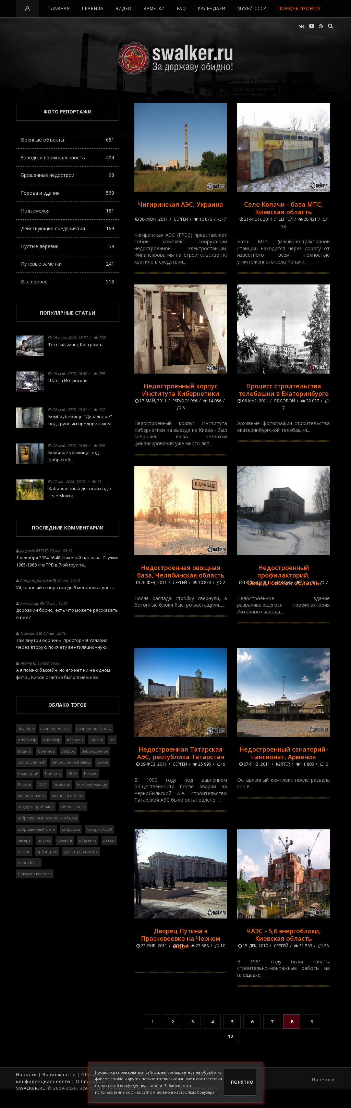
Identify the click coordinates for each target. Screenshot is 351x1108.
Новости (26, 1074)
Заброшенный (31, 762)
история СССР (99, 829)
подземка (88, 840)
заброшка (71, 829)
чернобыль (29, 862)
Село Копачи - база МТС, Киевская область (283, 208)
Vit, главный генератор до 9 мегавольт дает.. (65, 587)
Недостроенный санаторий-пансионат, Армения (283, 753)
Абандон (75, 739)
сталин (24, 851)
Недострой (28, 773)
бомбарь (61, 784)
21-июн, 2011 (258, 219)
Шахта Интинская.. (68, 380)
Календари (212, 8)
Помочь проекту (299, 8)
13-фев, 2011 (256, 582)
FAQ (181, 8)
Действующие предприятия (67, 228)
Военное (46, 751)
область (64, 840)
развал (109, 840)
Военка (25, 751)
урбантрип (47, 851)
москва (44, 840)
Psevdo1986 (184, 401)
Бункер (96, 739)
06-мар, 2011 (254, 401)
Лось (179, 946)
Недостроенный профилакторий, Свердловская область (283, 575)
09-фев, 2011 (153, 764)
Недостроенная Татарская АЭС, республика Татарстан (180, 753)
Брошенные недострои (67, 175)
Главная (59, 8)
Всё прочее (67, 281)
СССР (42, 784)
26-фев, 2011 (153, 582)
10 (222, 946)
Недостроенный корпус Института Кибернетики (180, 390)
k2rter (283, 764)
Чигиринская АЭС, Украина (180, 204)
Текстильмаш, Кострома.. (75, 344)
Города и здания (67, 193)
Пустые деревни (67, 246)
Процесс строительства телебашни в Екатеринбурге (284, 390)
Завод (102, 762)
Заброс (68, 751)
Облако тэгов (67, 705)
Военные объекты (67, 139)
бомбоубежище (92, 784)
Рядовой (284, 401)
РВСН (72, 773)
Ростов (24, 784)
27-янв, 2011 (256, 764)
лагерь (24, 840)
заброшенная (73, 806)
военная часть (31, 795)
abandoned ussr (55, 728)
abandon (26, 728)
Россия (90, 773)
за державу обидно (36, 806)
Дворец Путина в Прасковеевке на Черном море (180, 938)
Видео (124, 8)
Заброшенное (95, 751)
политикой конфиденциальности (130, 1085)
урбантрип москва (81, 851)
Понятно (242, 1082)
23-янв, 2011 (153, 946)
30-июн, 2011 (153, 219)
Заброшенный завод (71, 762)
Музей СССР (252, 8)
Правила (93, 8)
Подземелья (67, 210)
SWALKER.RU (31, 1088)
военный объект (68, 795)
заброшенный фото (36, 829)
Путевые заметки (67, 263)
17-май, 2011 (152, 401)
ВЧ (112, 739)
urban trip (27, 739)
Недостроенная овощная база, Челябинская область (181, 571)
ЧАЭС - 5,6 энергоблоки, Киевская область (283, 934)
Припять (53, 773)
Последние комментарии (68, 527)
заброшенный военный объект (47, 817)
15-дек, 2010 (255, 946)
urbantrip (51, 739)
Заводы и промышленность (67, 157)
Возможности (59, 1074)
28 (326, 946)
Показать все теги (35, 873)
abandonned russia (93, 728)
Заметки (154, 8)
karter (283, 582)
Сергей (181, 219)
